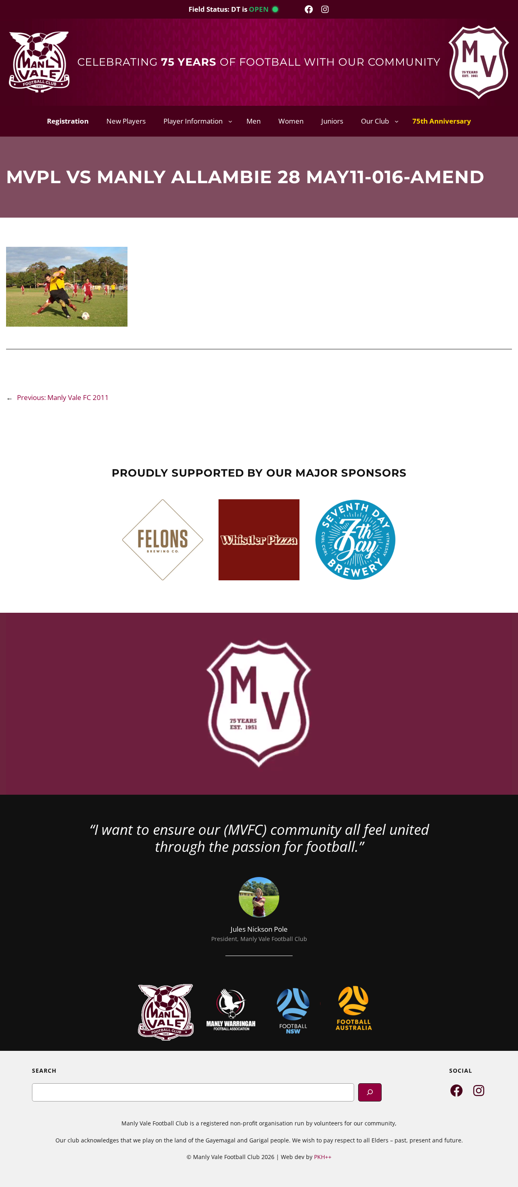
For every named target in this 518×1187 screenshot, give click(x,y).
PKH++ (322, 1157)
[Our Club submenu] (397, 121)
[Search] (370, 1092)
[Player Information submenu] (230, 121)
